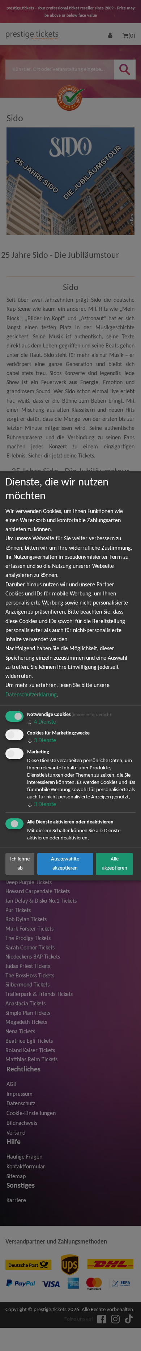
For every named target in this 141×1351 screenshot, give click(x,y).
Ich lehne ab (20, 863)
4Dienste (41, 722)
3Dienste (41, 741)
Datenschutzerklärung (31, 695)
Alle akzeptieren (114, 863)
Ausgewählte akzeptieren (65, 863)
